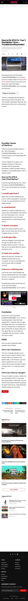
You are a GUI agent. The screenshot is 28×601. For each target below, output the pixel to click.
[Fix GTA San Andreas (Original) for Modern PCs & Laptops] (14, 472)
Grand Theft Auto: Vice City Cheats (17, 514)
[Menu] (2, 2)
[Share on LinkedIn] (21, 54)
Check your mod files (12, 253)
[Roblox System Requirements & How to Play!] (5, 508)
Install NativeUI (9, 207)
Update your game (10, 225)
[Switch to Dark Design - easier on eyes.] (24, 2)
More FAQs (5, 391)
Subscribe (23, 590)
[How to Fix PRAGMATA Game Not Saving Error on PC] (14, 451)
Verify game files (10, 237)
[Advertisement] (14, 22)
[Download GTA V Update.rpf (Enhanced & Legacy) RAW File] (14, 430)
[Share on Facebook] (8, 54)
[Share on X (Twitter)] (13, 54)
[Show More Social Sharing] (25, 54)
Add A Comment (14, 489)
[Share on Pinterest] (17, 54)
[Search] (26, 2)
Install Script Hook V (11, 193)
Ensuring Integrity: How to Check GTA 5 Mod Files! (7, 412)
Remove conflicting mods (13, 269)
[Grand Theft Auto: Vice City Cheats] (5, 515)
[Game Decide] (14, 2)
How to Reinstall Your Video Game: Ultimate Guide (20, 412)
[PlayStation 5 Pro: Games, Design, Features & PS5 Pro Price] (5, 502)
